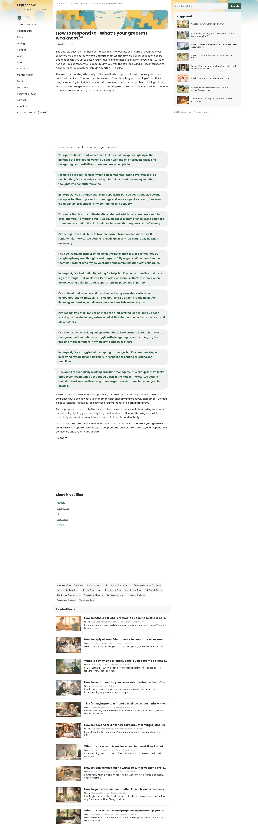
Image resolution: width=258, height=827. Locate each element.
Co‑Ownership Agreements (131, 621)
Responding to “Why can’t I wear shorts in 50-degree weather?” (212, 35)
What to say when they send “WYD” (207, 24)
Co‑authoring (126, 643)
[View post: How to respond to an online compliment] (183, 78)
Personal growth (26, 93)
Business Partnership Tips (104, 621)
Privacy (197, 112)
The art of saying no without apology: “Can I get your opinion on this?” (213, 67)
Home (59, 3)
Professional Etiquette (93, 595)
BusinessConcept (100, 793)
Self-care (22, 87)
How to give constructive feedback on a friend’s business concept (126, 789)
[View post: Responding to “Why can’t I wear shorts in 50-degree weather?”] (183, 35)
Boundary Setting (100, 664)
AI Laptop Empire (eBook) (32, 112)
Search (235, 6)
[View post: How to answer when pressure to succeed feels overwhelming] (183, 46)
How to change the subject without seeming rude (212, 56)
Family (21, 81)
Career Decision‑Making (123, 707)
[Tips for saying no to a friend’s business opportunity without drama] (68, 709)
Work (20, 56)
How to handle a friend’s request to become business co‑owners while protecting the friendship (126, 618)
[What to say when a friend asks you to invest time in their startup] (68, 752)
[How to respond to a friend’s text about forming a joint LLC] (68, 730)
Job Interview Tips (133, 590)
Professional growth (116, 595)
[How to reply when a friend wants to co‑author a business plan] (68, 645)
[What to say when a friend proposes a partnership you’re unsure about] (68, 816)
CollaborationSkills (119, 793)
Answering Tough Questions (70, 585)
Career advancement (97, 585)
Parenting (23, 68)
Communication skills (67, 590)
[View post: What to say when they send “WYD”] (183, 24)
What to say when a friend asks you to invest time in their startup (126, 746)
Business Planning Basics (104, 771)
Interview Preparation (91, 590)
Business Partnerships (120, 664)
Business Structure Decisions (128, 728)
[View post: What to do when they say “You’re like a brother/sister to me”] (183, 89)
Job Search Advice (153, 590)
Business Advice (108, 686)
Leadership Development (68, 595)
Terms (205, 112)
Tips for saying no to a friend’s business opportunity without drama (126, 703)
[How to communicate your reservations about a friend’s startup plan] (68, 687)
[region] (112, 119)
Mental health (25, 75)
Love (19, 62)
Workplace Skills (86, 600)
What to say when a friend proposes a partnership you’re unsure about (126, 810)
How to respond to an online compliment (210, 78)
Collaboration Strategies (125, 814)
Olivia (70, 44)
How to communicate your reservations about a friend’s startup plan (126, 682)
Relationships (25, 31)
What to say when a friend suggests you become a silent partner (126, 661)
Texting (21, 49)
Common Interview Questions (147, 585)
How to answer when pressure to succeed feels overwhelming (214, 45)
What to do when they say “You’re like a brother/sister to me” (209, 89)
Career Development (120, 585)
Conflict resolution (126, 771)
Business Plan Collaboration (105, 643)
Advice (95, 686)
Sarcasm (22, 100)
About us (22, 106)
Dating (21, 43)
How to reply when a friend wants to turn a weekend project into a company (126, 768)
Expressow (26, 5)
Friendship (23, 37)
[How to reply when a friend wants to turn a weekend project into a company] (68, 773)
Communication (26, 24)
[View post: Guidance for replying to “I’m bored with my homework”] (183, 100)
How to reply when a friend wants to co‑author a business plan (126, 639)
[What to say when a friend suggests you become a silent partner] (68, 666)
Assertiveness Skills (101, 707)
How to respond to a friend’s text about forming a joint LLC (124, 725)
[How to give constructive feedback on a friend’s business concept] (68, 794)
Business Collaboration (103, 750)
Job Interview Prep (113, 590)
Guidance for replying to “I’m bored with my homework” (211, 100)
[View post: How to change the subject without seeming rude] (183, 57)
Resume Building (137, 595)
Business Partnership (102, 814)
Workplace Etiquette (66, 600)
